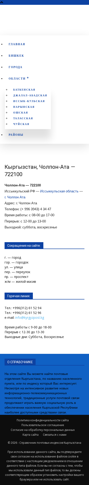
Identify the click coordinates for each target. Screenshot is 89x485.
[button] (80, 20)
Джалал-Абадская (30, 95)
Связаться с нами (54, 435)
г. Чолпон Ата (15, 197)
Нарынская (24, 106)
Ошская (20, 112)
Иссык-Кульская (29, 101)
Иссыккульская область (59, 191)
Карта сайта (31, 435)
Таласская (23, 118)
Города (16, 67)
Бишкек (16, 55)
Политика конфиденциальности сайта (43, 420)
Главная (17, 44)
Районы (16, 134)
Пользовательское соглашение (42, 425)
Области (17, 78)
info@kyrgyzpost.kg (29, 317)
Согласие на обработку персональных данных (43, 430)
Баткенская (24, 89)
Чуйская (21, 124)
